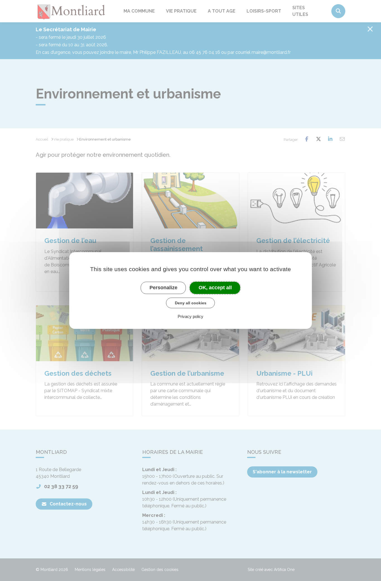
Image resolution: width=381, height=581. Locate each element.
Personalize (163, 287)
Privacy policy (190, 316)
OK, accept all (215, 287)
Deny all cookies (190, 303)
